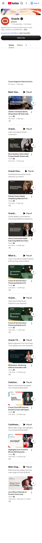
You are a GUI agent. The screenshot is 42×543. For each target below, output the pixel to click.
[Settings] (26, 3)
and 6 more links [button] (24, 33)
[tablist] (21, 45)
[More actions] (31, 112)
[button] (30, 45)
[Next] (33, 103)
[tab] (11, 45)
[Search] (21, 3)
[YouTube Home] (13, 3)
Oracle (10, 116)
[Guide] (3, 3)
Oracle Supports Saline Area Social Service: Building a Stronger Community (21, 82)
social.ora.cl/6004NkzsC (11, 33)
